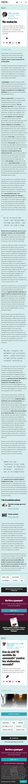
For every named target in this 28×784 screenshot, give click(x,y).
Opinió (3, 7)
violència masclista (7, 729)
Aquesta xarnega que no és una (17, 505)
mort (22, 580)
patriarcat (19, 726)
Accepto (23, 781)
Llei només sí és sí (7, 726)
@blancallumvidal (13, 18)
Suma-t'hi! (13, 610)
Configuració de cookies (8, 781)
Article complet (15, 714)
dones (13, 722)
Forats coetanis (13, 514)
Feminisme (20, 722)
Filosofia (15, 580)
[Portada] (5, 2)
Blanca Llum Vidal (13, 13)
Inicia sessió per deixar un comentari (14, 589)
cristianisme (15, 577)
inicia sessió (20, 614)
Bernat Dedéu (5, 577)
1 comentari (14, 738)
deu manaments (6, 580)
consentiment (5, 722)
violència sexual (20, 729)
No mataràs (5, 82)
